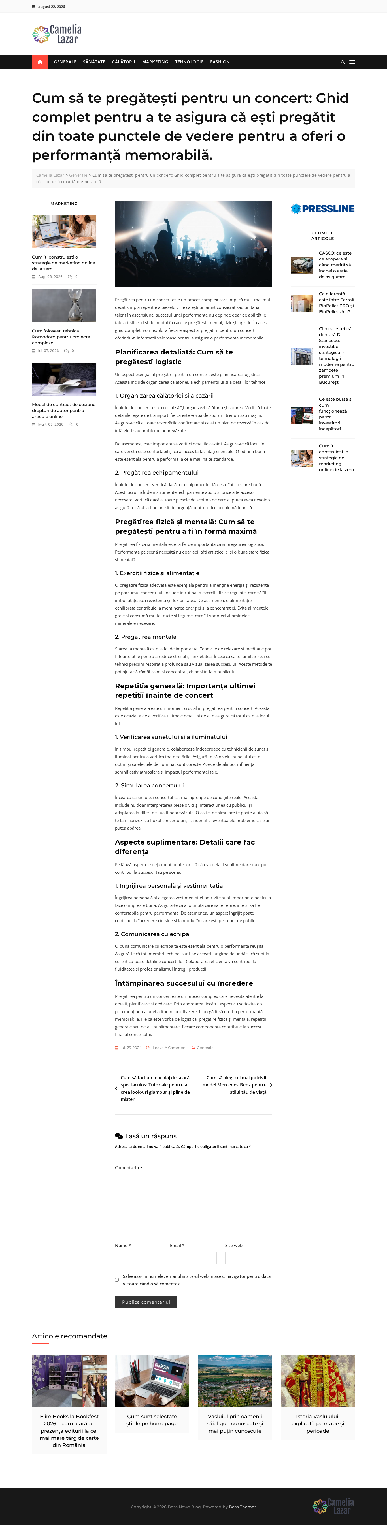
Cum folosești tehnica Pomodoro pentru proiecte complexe (61, 336)
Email (177, 1245)
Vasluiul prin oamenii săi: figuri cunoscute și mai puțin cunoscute (235, 1423)
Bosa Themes (242, 1506)
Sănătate (94, 62)
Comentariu (128, 1167)
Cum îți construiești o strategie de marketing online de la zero (63, 263)
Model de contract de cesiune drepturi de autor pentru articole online (63, 410)
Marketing (155, 62)
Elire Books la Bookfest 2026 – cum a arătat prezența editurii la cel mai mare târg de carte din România (69, 1430)
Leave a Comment (170, 1048)
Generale (65, 62)
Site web (234, 1245)
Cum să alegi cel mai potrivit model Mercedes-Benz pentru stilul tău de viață (235, 1085)
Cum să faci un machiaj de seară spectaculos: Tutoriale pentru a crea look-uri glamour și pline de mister (155, 1089)
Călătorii (123, 62)
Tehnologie (189, 62)
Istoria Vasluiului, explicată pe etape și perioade (318, 1423)
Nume (123, 1245)
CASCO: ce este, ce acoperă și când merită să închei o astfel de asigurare (335, 264)
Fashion (220, 62)
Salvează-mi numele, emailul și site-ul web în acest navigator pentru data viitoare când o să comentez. (197, 1280)
